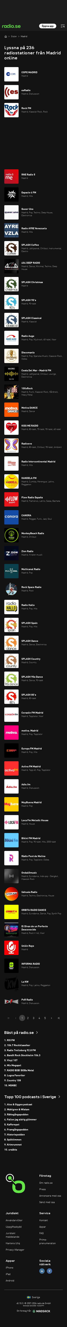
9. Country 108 (12, 1080)
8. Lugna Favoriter (14, 1075)
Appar (42, 1227)
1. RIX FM (9, 1040)
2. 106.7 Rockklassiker (17, 1045)
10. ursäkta (10, 1150)
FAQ (41, 1233)
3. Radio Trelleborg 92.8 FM (20, 1050)
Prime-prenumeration (47, 1242)
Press (42, 1189)
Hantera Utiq (13, 1243)
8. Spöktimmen (12, 1139)
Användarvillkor (14, 1220)
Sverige (35, 1297)
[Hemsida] (5, 36)
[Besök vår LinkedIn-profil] (42, 1271)
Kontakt (43, 1220)
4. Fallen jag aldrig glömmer (20, 1119)
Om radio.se (46, 1183)
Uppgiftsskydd (14, 1227)
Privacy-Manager (15, 1250)
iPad (8, 1274)
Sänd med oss (47, 1202)
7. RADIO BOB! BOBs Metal (19, 1070)
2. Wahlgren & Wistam (16, 1109)
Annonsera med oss (50, 1196)
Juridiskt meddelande (12, 1235)
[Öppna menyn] (63, 26)
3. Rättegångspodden (16, 1114)
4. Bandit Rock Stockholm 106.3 (22, 1055)
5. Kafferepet (11, 1124)
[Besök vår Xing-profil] (49, 1271)
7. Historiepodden (14, 1134)
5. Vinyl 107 (11, 1060)
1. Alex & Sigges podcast (18, 1104)
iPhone (9, 1268)
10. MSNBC (10, 1085)
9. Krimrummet (13, 1145)
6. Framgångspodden (16, 1129)
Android (10, 1280)
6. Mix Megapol (12, 1065)
